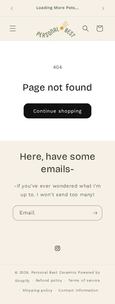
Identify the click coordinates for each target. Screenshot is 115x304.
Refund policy (49, 280)
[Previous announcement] (12, 8)
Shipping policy (38, 290)
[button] (13, 28)
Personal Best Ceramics (54, 272)
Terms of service (84, 280)
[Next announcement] (103, 8)
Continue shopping (57, 111)
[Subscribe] (95, 212)
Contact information (78, 290)
